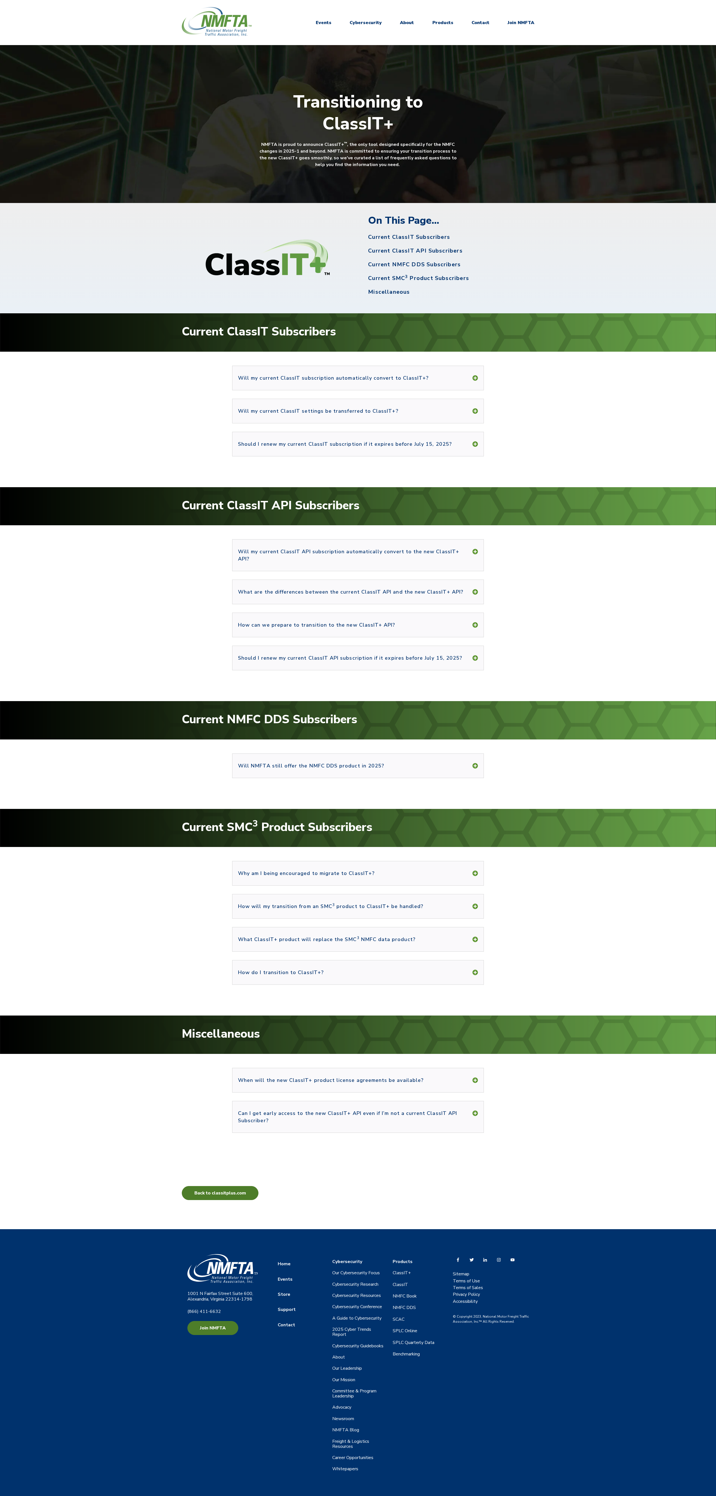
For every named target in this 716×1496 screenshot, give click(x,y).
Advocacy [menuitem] (341, 1407)
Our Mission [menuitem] (343, 1380)
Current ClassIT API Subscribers (415, 251)
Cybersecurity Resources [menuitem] (356, 1295)
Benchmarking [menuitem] (406, 1354)
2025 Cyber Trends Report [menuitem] (351, 1332)
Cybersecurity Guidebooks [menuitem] (357, 1346)
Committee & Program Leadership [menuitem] (354, 1393)
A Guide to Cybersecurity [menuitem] (356, 1318)
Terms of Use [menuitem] (466, 1281)
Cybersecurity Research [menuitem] (355, 1284)
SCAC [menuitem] (398, 1319)
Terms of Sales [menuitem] (468, 1288)
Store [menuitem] (284, 1294)
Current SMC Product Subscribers (418, 278)
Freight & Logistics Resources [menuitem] (350, 1444)
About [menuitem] (338, 1357)
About (407, 23)
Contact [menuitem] (286, 1325)
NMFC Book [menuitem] (405, 1296)
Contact (480, 23)
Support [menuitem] (287, 1309)
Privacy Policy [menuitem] (466, 1294)
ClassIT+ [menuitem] (402, 1273)
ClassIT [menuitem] (400, 1285)
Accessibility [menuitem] (465, 1301)
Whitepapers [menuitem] (345, 1469)
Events (323, 23)
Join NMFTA (521, 23)
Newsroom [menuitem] (343, 1419)
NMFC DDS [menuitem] (404, 1307)
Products (442, 23)
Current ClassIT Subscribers (409, 237)
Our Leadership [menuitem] (347, 1368)
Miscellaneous (389, 292)
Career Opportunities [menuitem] (352, 1458)
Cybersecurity (366, 23)
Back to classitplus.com (220, 1193)
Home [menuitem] (284, 1264)
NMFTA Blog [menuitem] (345, 1430)
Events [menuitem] (285, 1279)
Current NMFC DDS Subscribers (414, 264)
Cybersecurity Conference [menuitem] (357, 1307)
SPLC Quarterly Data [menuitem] (413, 1342)
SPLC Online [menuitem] (405, 1331)
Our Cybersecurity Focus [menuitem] (356, 1273)
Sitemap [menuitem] (461, 1274)
